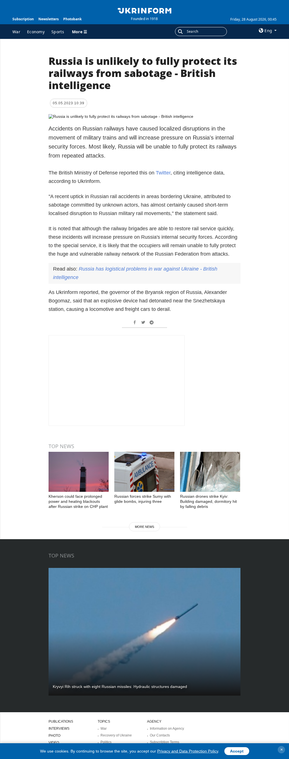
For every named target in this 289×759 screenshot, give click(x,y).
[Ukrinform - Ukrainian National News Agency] (144, 10)
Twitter (163, 173)
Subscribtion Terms (164, 742)
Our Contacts (160, 735)
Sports (57, 31)
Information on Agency (167, 729)
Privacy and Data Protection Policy (187, 751)
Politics (105, 742)
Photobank (72, 19)
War (16, 31)
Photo (54, 736)
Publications (61, 721)
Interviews (59, 729)
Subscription (23, 19)
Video (54, 743)
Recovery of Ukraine (116, 735)
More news (144, 526)
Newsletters (48, 19)
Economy (36, 31)
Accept (237, 751)
